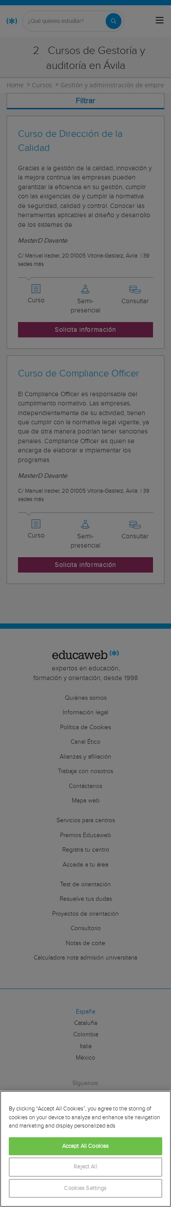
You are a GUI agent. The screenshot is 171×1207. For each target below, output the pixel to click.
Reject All (85, 1167)
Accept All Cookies (85, 1146)
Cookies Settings (85, 1188)
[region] (85, 1149)
